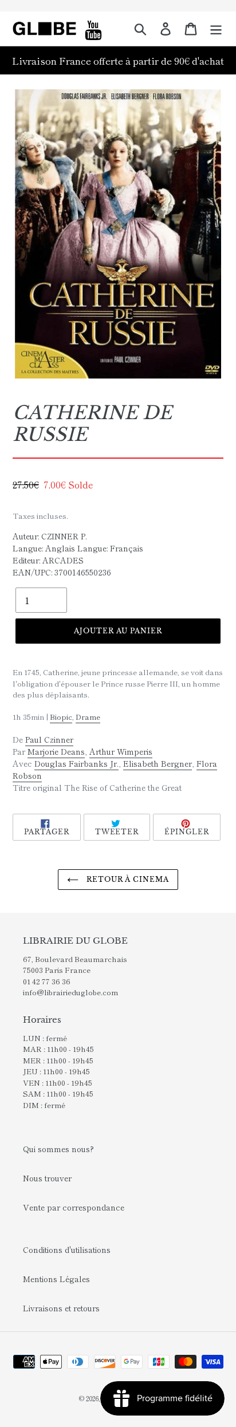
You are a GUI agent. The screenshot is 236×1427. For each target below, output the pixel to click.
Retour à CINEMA (126, 879)
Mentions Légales (56, 1278)
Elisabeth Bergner (157, 763)
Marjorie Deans (56, 751)
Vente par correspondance (73, 1207)
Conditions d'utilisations (67, 1249)
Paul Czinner (49, 739)
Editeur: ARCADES (48, 560)
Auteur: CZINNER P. (50, 536)
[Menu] (216, 28)
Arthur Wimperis (120, 751)
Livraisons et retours (61, 1308)
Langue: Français (110, 548)
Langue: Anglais (44, 548)
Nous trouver (47, 1178)
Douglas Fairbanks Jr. (76, 763)
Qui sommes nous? (58, 1148)
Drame (88, 716)
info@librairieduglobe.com (70, 992)
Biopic (61, 716)
